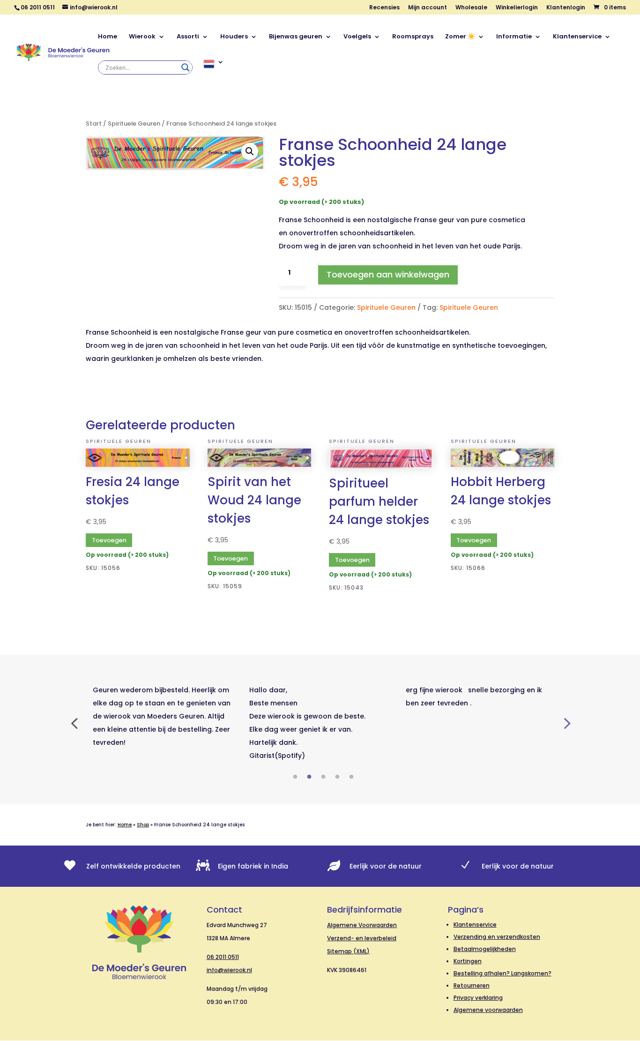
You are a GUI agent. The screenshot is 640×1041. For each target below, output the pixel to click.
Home (107, 37)
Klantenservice (577, 37)
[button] (249, 151)
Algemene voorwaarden (488, 1010)
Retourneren (472, 985)
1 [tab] (295, 777)
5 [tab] (351, 777)
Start (94, 123)
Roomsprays (412, 37)
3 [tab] (323, 777)
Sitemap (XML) (348, 951)
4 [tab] (337, 777)
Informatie (514, 37)
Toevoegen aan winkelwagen (388, 274)
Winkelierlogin (517, 8)
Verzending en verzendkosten (497, 937)
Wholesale (471, 8)
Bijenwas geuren (295, 37)
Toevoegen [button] (109, 540)
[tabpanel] (164, 716)
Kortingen (468, 961)
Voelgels (357, 37)
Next (566, 722)
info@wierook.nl (229, 970)
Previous (74, 722)
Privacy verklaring (478, 998)
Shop (143, 824)
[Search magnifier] (185, 67)
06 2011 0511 (223, 957)
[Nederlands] (213, 74)
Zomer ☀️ (460, 37)
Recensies (384, 8)
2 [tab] (309, 777)
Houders (234, 37)
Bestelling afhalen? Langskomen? (502, 973)
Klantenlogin (565, 8)
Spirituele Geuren (134, 123)
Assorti (188, 37)
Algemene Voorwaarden (362, 925)
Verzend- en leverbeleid (361, 938)
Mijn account (427, 8)
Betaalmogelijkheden (485, 949)
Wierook (142, 37)
